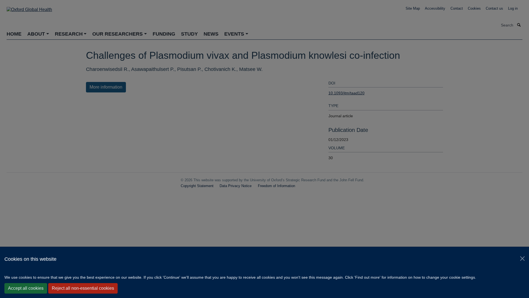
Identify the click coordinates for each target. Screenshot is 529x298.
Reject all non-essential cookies (83, 288)
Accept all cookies (26, 288)
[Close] (522, 258)
